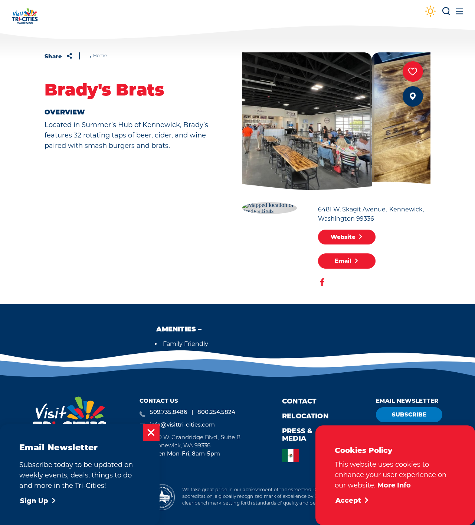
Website (343, 236)
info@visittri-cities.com (182, 425)
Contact (299, 401)
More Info (394, 485)
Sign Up (34, 501)
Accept (348, 500)
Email (343, 260)
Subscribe (409, 414)
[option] (292, 455)
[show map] (413, 96)
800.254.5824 (216, 412)
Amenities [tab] (176, 330)
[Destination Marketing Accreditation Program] (161, 497)
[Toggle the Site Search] (446, 14)
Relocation (305, 416)
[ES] (292, 455)
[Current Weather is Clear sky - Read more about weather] (430, 12)
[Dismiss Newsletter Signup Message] (151, 432)
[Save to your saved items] (412, 71)
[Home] (25, 19)
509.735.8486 (168, 412)
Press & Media (297, 435)
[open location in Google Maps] (269, 207)
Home (100, 56)
